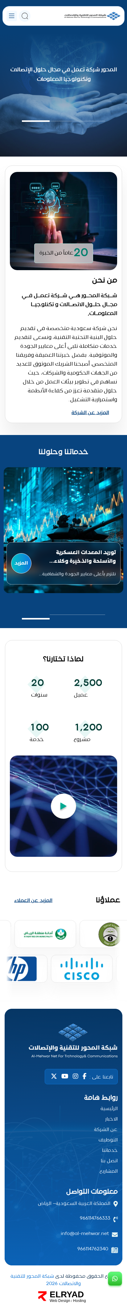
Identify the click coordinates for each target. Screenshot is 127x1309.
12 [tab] (49, 989)
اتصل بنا (109, 1161)
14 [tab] (38, 989)
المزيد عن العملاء (33, 901)
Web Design (60, 1301)
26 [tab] (57, 995)
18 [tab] (17, 989)
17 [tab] (22, 989)
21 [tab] (85, 995)
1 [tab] (109, 989)
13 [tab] (44, 989)
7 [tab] (76, 989)
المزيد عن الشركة (90, 413)
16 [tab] (28, 989)
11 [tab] (55, 989)
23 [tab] (74, 995)
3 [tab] (98, 989)
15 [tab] (33, 989)
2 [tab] (103, 989)
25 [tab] (63, 995)
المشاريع (109, 1171)
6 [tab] (82, 989)
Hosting (79, 1301)
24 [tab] (68, 995)
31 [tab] (30, 995)
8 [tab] (71, 989)
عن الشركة (106, 1130)
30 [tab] (36, 995)
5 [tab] (87, 989)
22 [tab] (79, 995)
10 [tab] (60, 989)
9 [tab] (65, 989)
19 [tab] (95, 995)
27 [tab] (52, 995)
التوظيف (108, 1140)
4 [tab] (93, 989)
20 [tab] (90, 995)
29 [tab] (41, 995)
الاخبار (111, 1119)
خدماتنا (110, 1150)
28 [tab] (46, 995)
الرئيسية (109, 1109)
